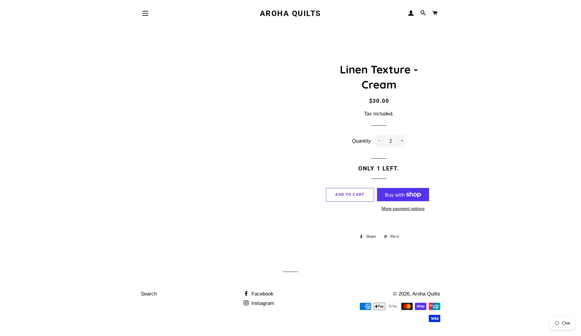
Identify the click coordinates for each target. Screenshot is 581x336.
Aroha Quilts (290, 13)
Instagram (262, 303)
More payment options (403, 208)
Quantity (361, 141)
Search (149, 294)
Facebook (262, 294)
